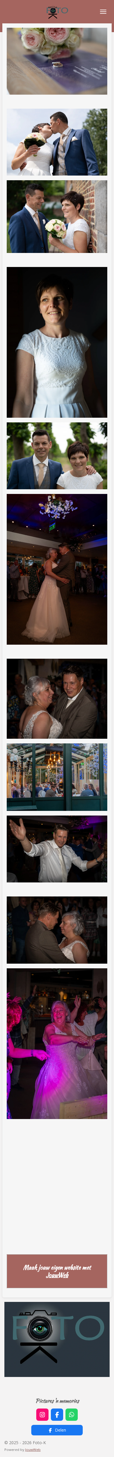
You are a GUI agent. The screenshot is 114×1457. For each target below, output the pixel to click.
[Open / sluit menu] (103, 11)
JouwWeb (57, 1275)
